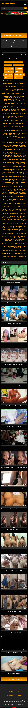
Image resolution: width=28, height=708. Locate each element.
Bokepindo (9, 94)
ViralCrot (9, 136)
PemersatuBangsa (13, 123)
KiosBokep (5, 117)
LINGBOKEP (5, 119)
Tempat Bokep (12, 133)
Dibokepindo (22, 107)
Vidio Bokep (17, 253)
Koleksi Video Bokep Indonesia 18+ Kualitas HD (15, 168)
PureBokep (16, 126)
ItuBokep (6, 114)
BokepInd (5, 94)
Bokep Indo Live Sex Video (7, 146)
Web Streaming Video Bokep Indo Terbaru (17, 254)
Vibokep (23, 133)
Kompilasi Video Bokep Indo (9, 169)
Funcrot (15, 110)
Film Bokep (9, 159)
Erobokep (23, 109)
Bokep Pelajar (10, 68)
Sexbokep (18, 130)
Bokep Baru (15, 145)
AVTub (24, 82)
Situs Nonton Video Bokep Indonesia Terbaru (15, 226)
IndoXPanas (22, 112)
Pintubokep (5, 124)
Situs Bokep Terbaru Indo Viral (18, 220)
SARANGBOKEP (6, 130)
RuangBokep (13, 127)
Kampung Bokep (19, 114)
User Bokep (18, 133)
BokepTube (5, 104)
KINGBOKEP (14, 116)
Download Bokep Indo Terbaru (19, 156)
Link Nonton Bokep (22, 173)
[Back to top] (23, 704)
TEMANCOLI (5, 133)
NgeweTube (11, 120)
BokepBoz (11, 89)
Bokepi (19, 92)
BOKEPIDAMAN (5, 93)
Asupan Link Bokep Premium (12, 143)
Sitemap (19, 695)
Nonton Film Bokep (15, 199)
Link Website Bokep (14, 176)
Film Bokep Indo (15, 159)
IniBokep (18, 113)
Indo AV (19, 110)
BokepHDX (9, 92)
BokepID (23, 92)
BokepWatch (22, 104)
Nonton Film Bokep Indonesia (9, 203)
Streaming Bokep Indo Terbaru (19, 236)
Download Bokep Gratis (7, 156)
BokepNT (22, 99)
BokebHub (17, 85)
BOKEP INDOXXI (6, 86)
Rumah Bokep (20, 127)
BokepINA (17, 93)
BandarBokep (11, 83)
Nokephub (5, 122)
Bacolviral (5, 83)
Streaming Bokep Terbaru (18, 242)
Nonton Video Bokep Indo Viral (12, 210)
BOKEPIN (12, 93)
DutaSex (18, 109)
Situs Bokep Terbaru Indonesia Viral (11, 222)
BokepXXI (12, 106)
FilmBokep (10, 110)
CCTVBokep (5, 107)
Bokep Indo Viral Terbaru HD (14, 149)
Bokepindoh (13, 96)
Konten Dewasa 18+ (12, 170)
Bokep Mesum (9, 77)
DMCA (18, 691)
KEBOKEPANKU (6, 116)
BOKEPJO (11, 97)
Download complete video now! (14, 35)
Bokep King (13, 86)
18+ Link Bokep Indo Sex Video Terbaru (15, 140)
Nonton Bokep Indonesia (13, 187)
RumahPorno (8, 129)
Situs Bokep (20, 217)
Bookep (16, 106)
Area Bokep (16, 80)
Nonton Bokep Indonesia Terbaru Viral (10, 193)
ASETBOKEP (5, 82)
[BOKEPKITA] (11, 3)
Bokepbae (17, 87)
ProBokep (11, 126)
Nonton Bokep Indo (10, 177)
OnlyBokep (22, 122)
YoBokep (14, 139)
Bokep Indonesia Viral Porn (12, 152)
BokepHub (15, 92)
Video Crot (5, 134)
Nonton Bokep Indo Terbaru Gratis (17, 182)
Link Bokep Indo (11, 172)
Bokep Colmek (19, 61)
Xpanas (15, 137)
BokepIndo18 (22, 94)
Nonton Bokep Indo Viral (11, 186)
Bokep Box (22, 85)
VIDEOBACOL (12, 134)
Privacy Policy (10, 695)
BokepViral (16, 104)
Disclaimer (10, 691)
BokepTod (15, 103)
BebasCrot (17, 83)
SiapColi (23, 130)
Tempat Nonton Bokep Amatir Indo (13, 247)
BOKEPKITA (17, 97)
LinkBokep (11, 119)
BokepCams (21, 89)
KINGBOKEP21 (20, 116)
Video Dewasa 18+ (10, 253)
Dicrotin (3, 109)
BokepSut (23, 102)
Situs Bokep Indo (12, 219)
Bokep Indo (8, 65)
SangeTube (19, 129)
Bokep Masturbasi (19, 65)
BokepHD (4, 92)
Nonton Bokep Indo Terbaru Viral (9, 183)
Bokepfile (17, 90)
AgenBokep (10, 80)
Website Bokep (22, 136)
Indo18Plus (4, 112)
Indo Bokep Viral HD (12, 160)
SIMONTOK (10, 132)
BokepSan (11, 100)
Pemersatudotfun (21, 123)
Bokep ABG (9, 61)
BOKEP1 (18, 86)
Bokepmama (11, 99)
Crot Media (16, 107)
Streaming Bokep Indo (7, 236)
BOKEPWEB (6, 106)
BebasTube (5, 85)
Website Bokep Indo (14, 256)
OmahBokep (16, 122)
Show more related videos (14, 679)
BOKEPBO (5, 89)
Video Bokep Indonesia (14, 252)
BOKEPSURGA (16, 102)
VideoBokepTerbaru (20, 134)
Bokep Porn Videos (15, 153)
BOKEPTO (10, 103)
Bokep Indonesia (8, 74)
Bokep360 (5, 87)
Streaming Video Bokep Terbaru (14, 246)
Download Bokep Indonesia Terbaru (10, 158)
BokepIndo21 (7, 96)
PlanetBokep (11, 124)
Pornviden (5, 126)
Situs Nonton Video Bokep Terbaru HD (10, 227)
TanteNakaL (21, 132)
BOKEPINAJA (22, 93)
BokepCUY (11, 90)
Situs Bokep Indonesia (21, 219)
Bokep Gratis (22, 145)
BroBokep (21, 106)
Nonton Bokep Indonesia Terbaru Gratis (16, 192)
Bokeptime (5, 103)
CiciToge (11, 107)
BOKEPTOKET (21, 103)
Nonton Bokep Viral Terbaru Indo (14, 196)
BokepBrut (16, 89)
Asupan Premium (12, 82)
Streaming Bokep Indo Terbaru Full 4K (11, 237)
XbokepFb (6, 137)
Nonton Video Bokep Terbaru (18, 215)
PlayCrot (22, 124)
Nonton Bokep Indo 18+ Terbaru (12, 179)
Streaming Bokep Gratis (19, 234)
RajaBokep (7, 127)
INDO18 (23, 110)
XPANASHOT (21, 137)
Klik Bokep (10, 117)
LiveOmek (16, 119)
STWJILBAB (16, 132)
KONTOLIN (22, 117)
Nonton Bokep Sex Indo (14, 195)
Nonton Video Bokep (12, 207)
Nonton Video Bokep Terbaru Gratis (10, 216)
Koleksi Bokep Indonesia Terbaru (14, 162)
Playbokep (17, 124)
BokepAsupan (11, 87)
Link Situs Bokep (19, 175)
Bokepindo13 (15, 94)
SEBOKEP (13, 130)
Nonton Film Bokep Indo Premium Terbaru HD (15, 202)
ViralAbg (4, 136)
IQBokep (23, 113)
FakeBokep (4, 110)
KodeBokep (16, 117)
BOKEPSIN (5, 102)
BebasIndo (22, 83)
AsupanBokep (19, 82)
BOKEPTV (11, 104)
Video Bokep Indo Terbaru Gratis (10, 250)
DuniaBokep (13, 109)
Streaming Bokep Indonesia (10, 240)
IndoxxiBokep (12, 113)
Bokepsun (10, 102)
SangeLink (14, 129)
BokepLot (22, 97)
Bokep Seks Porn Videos (20, 155)
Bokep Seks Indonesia (9, 155)
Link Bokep (20, 170)
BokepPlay (5, 100)
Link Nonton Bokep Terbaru (9, 175)
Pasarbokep (5, 123)
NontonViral (10, 122)
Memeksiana (22, 119)
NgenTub (6, 120)
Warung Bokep (14, 136)
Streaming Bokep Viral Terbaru (8, 243)
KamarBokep (12, 114)
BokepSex (22, 100)
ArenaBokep (22, 80)
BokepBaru (22, 87)
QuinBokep (21, 126)
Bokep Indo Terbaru (18, 146)
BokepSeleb (16, 100)
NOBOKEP (21, 120)
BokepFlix (21, 90)
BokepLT (5, 99)
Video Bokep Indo (21, 249)
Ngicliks (16, 120)
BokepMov (16, 99)
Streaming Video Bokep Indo (9, 244)
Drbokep (8, 109)
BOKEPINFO (5, 97)
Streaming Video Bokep (21, 243)
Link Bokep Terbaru (13, 173)
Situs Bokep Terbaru (7, 220)
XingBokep (11, 137)
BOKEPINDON (20, 96)
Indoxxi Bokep (6, 113)
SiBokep (5, 132)
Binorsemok (11, 85)
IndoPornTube (11, 112)
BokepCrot (6, 90)
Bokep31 (23, 86)
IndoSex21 (17, 112)
